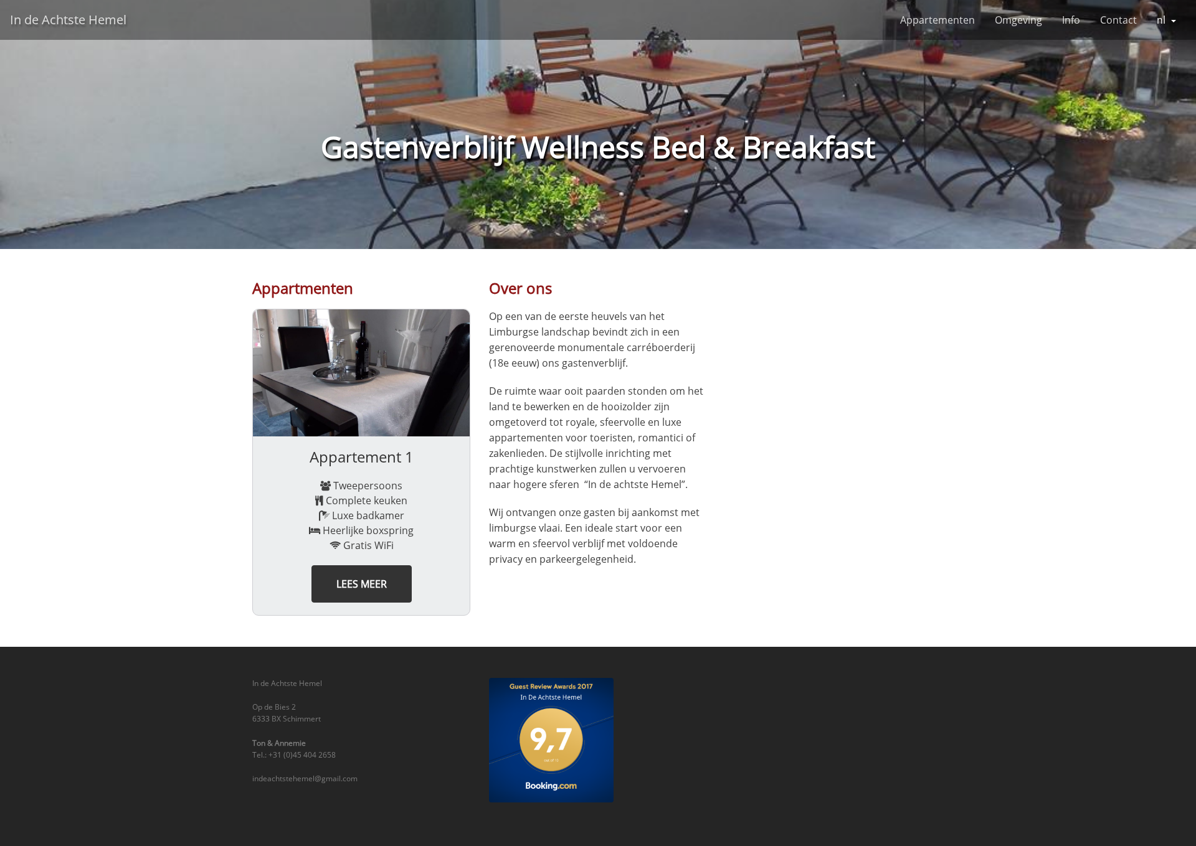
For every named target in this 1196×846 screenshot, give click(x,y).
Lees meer (361, 584)
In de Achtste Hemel (68, 19)
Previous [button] (243, 462)
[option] (361, 462)
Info (1071, 20)
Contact (1118, 20)
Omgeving (1018, 20)
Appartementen (937, 20)
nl (1161, 20)
